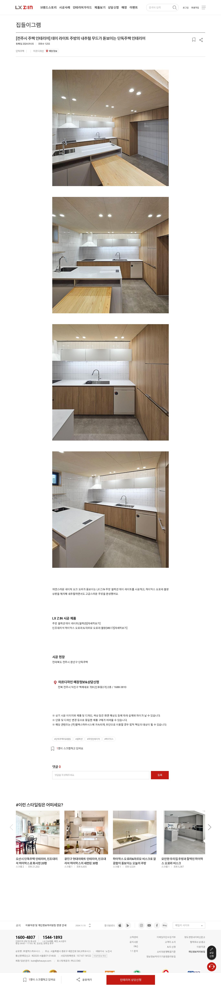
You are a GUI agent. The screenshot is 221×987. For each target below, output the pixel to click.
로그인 (186, 7)
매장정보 (53, 51)
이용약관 (201, 947)
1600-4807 (25, 937)
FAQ (136, 946)
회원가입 (195, 7)
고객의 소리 (170, 942)
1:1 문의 (134, 951)
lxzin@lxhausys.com (41, 961)
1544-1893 (52, 937)
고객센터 (134, 937)
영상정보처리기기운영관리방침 (161, 956)
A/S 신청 (171, 947)
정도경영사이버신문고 (194, 937)
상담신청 (212, 954)
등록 (160, 775)
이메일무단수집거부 (166, 937)
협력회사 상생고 (197, 942)
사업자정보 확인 (99, 956)
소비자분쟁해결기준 (166, 951)
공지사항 (134, 942)
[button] (201, 40)
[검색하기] (174, 7)
